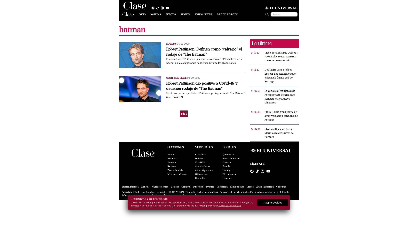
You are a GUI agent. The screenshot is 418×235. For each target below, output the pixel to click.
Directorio (198, 186)
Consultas (200, 178)
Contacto (185, 186)
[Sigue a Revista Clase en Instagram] (163, 8)
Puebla (226, 166)
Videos (250, 186)
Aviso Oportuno (204, 170)
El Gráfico (200, 154)
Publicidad (222, 186)
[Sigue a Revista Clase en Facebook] (154, 8)
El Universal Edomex (230, 176)
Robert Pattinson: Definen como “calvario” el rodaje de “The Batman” (204, 52)
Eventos (171, 14)
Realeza (185, 14)
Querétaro (228, 154)
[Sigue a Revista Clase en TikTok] (158, 8)
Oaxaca (227, 162)
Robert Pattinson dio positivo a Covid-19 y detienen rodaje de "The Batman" (202, 86)
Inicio (142, 14)
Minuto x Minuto (227, 14)
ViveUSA (200, 162)
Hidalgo (227, 170)
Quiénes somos (160, 186)
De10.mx (200, 158)
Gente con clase (176, 78)
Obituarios (201, 174)
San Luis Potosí (231, 158)
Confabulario (202, 166)
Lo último (261, 43)
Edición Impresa (130, 186)
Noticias (156, 14)
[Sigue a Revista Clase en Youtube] (168, 8)
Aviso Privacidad (265, 186)
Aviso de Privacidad (230, 205)
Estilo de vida (203, 14)
